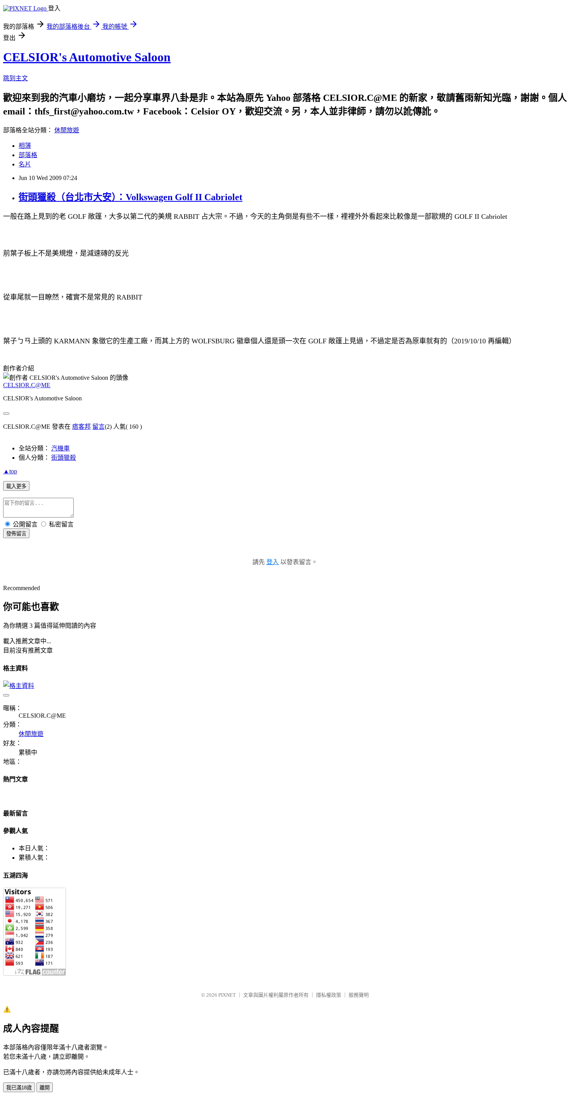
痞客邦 (81, 426)
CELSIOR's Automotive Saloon (87, 57)
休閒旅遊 (66, 130)
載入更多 (16, 486)
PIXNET (227, 995)
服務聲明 (359, 995)
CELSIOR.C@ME (26, 385)
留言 (98, 426)
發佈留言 (16, 534)
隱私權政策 (328, 995)
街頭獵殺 (63, 457)
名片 (25, 164)
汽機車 (60, 448)
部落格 (28, 155)
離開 (45, 1088)
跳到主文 (15, 78)
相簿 (25, 145)
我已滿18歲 (19, 1088)
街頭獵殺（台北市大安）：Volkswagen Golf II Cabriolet (130, 197)
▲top (10, 471)
